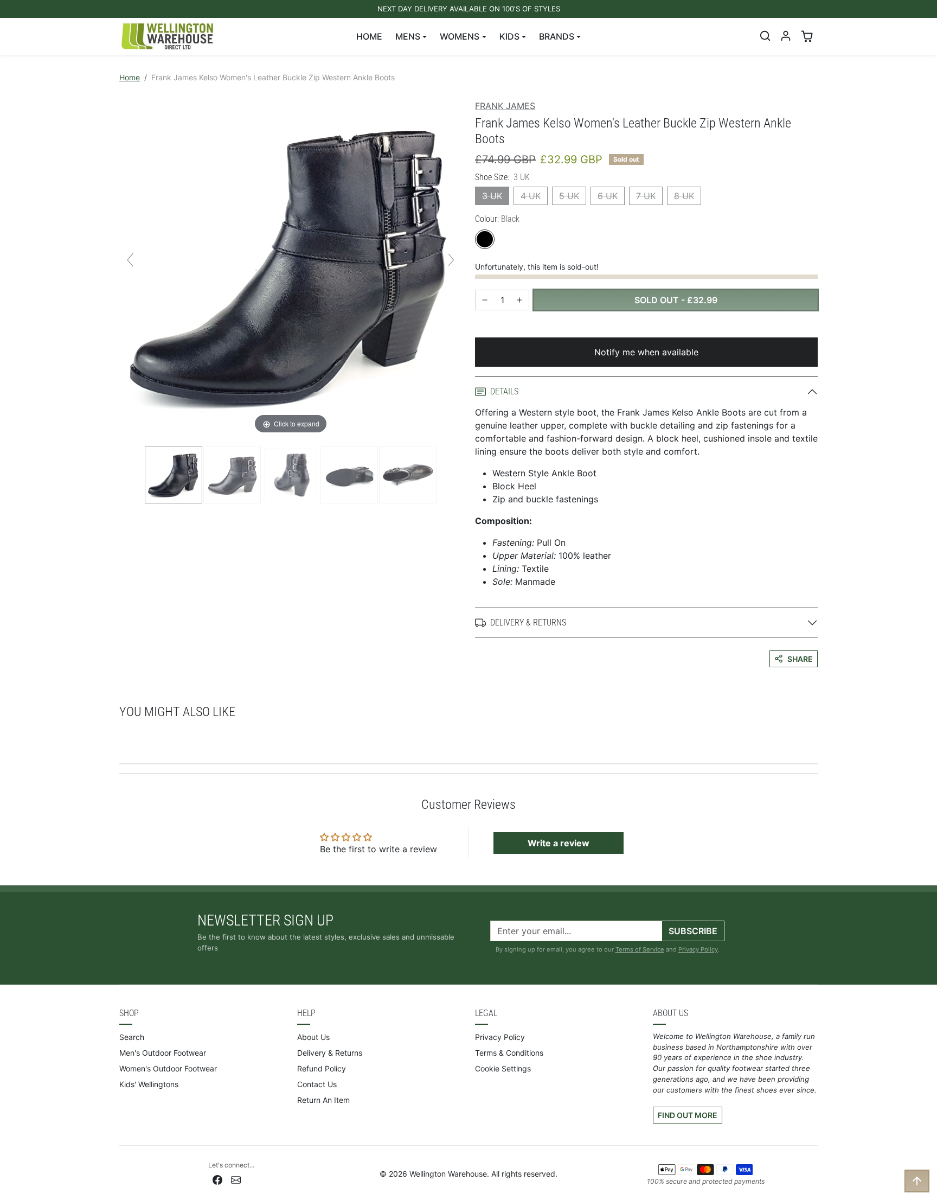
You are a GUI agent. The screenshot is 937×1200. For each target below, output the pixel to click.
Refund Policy (321, 1068)
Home (129, 77)
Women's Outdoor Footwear (168, 1068)
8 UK (684, 195)
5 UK (569, 195)
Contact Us (317, 1084)
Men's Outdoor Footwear (162, 1052)
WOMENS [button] (459, 36)
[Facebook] (217, 1179)
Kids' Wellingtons (148, 1084)
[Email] (236, 1179)
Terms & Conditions (509, 1052)
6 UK (608, 195)
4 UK (531, 195)
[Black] (485, 239)
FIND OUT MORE (687, 1115)
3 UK (492, 195)
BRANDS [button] (556, 36)
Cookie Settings (503, 1068)
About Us (313, 1037)
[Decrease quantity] (485, 300)
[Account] (785, 36)
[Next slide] (451, 260)
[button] (765, 36)
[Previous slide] (130, 260)
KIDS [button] (509, 36)
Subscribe (693, 930)
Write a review (558, 843)
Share (800, 658)
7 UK (646, 195)
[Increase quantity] (519, 300)
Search (131, 1037)
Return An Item (323, 1100)
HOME (369, 36)
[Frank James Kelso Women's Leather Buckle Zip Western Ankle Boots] (173, 474)
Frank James (505, 105)
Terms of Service (639, 949)
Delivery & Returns (329, 1052)
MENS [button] (407, 36)
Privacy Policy (698, 949)
